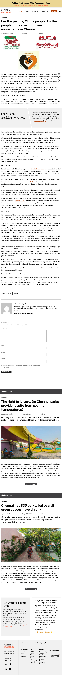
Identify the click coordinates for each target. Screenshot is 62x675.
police (16, 293)
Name (3, 345)
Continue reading (31, 484)
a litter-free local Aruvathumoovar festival (21, 182)
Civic (41, 33)
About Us (23, 652)
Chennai (4, 17)
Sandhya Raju (8, 33)
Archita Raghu (8, 414)
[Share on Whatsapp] (59, 80)
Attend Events (32, 657)
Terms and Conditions (42, 654)
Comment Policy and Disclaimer (42, 659)
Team (22, 653)
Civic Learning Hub (33, 660)
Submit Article (45, 11)
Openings (23, 656)
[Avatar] (6, 308)
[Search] (60, 11)
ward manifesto (20, 201)
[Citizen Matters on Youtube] (10, 669)
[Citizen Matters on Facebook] (10, 664)
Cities (19, 11)
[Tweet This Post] (59, 77)
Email (3, 352)
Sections (35, 11)
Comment (4, 328)
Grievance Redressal (42, 663)
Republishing (42, 656)
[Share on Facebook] (58, 83)
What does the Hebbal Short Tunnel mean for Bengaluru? (31, 5)
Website (3, 359)
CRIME (9, 293)
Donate (54, 11)
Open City (32, 662)
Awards (23, 655)
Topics (27, 11)
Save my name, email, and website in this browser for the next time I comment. (22, 366)
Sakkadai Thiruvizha (37, 169)
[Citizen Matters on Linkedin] (6, 669)
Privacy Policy (43, 652)
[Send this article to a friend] (59, 74)
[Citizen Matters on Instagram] (6, 664)
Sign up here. (44, 643)
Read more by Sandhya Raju (23, 313)
